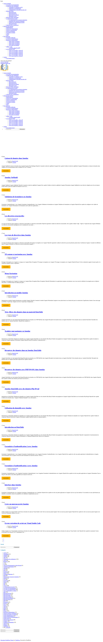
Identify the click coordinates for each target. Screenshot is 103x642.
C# (4, 564)
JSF (4, 583)
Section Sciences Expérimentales (10, 617)
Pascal (4, 608)
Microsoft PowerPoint (14, 15)
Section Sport (6, 618)
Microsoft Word (6, 599)
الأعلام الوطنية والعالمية (14, 48)
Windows (5, 624)
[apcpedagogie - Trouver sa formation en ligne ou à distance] (4, 70)
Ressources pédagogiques (12, 40)
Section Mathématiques (8, 616)
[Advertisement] (51, 145)
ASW (4, 560)
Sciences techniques (10, 31)
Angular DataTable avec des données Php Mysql (22, 389)
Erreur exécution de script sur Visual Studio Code (23, 523)
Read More (6, 171)
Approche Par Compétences (12, 25)
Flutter (4, 573)
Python (5, 611)
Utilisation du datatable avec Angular (18, 408)
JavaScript (5, 580)
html (4, 575)
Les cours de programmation (12, 4)
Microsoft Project (13, 13)
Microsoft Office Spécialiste (12, 17)
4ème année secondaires (14, 41)
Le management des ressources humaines (18, 20)
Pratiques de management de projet (16, 22)
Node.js (5, 605)
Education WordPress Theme (7, 640)
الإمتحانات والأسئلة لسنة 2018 (16, 53)
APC (4, 557)
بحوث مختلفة (9, 46)
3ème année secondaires (14, 42)
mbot (4, 592)
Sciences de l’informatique (12, 28)
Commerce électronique (8, 566)
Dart (4, 570)
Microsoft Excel (12, 12)
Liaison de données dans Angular (16, 158)
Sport (7, 35)
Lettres (7, 33)
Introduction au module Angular (16, 293)
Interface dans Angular (13, 485)
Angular (14, 162)
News (4, 604)
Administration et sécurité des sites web (17, 9)
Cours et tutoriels (7, 3)
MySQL (5, 603)
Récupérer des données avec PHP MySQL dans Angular (25, 369)
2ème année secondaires (14, 44)
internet (5, 578)
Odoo (4, 607)
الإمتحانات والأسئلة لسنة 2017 (16, 54)
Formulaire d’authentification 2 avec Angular (21, 446)
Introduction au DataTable (14, 427)
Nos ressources (6, 36)
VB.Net (5, 623)
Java (4, 579)
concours (5, 568)
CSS (4, 569)
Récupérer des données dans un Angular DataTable (23, 350)
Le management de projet (11, 18)
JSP (4, 584)
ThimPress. (17, 640)
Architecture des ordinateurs (12, 6)
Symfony (5, 621)
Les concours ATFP (10, 49)
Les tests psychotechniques (12, 39)
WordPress (5, 626)
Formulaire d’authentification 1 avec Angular (21, 466)
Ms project (5, 602)
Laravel (5, 585)
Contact (5, 57)
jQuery (4, 581)
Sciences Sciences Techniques (10, 613)
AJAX (4, 552)
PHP (4, 609)
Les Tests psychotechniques (9, 589)
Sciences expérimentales (11, 30)
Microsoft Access (13, 16)
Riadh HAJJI (15, 161)
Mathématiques (9, 27)
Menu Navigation (11, 273)
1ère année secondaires (14, 45)
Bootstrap (5, 561)
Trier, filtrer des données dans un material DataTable (24, 312)
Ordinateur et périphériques (15, 8)
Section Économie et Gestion (9, 614)
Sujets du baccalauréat (8, 26)
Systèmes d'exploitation (8, 622)
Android (5, 555)
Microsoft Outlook (7, 597)
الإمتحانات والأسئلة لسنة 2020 (16, 50)
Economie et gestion (10, 32)
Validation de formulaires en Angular (18, 197)
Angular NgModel (11, 177)
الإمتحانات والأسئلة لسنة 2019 (16, 51)
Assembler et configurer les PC (16, 7)
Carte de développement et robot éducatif (12, 565)
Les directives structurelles (14, 216)
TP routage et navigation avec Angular (18, 254)
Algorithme (5, 554)
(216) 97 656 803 (4, 62)
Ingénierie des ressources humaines (16, 21)
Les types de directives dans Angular (18, 235)
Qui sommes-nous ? (10, 58)
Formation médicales (10, 37)
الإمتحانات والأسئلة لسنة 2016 (16, 55)
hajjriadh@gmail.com (5, 63)
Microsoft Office (10, 11)
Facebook (5, 571)
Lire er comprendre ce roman (9, 590)
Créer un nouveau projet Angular (17, 504)
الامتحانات (7, 627)
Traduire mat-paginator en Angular (17, 331)
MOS (4, 600)
